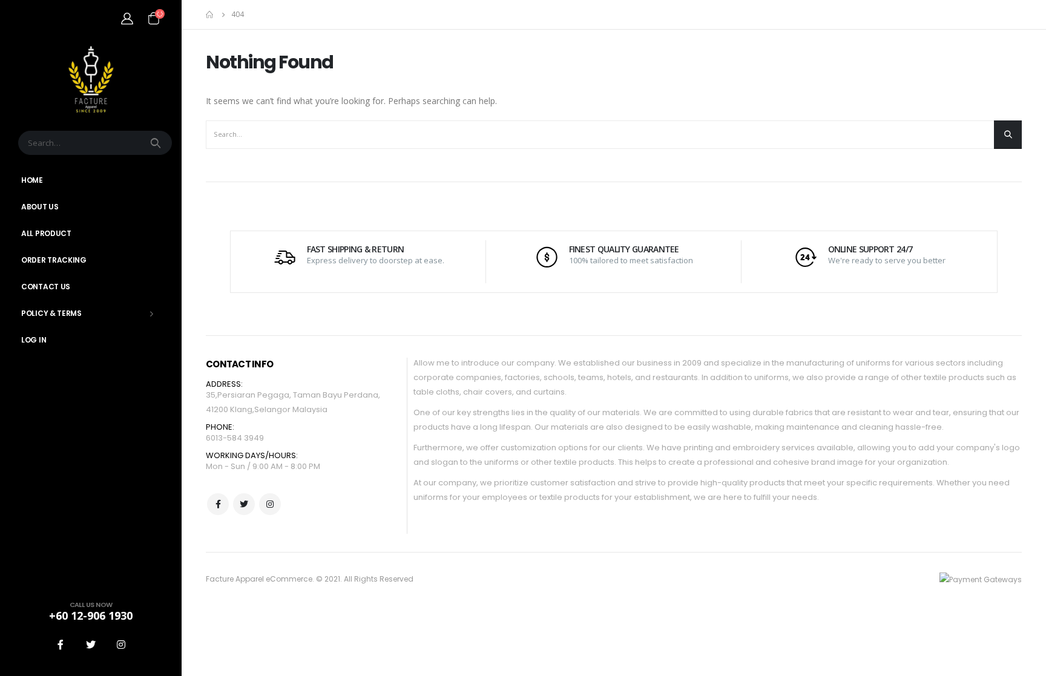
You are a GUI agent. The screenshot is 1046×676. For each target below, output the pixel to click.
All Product (46, 233)
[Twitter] (91, 644)
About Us (40, 207)
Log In (33, 340)
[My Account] (127, 18)
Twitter (244, 504)
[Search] (156, 142)
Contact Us (45, 286)
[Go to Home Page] (210, 14)
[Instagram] (121, 644)
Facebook (218, 504)
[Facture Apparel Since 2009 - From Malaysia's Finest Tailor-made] (91, 79)
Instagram (270, 504)
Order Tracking (54, 260)
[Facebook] (60, 644)
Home (32, 180)
